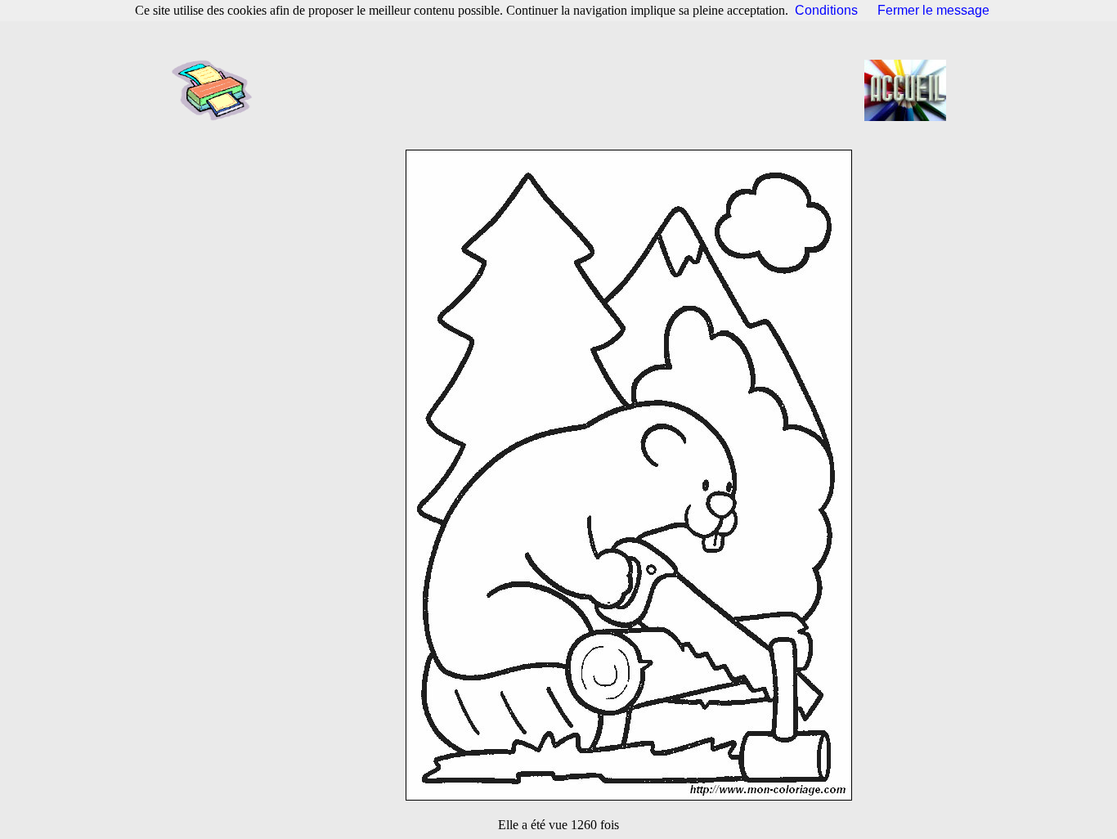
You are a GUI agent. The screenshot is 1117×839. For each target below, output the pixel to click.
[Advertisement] (563, 90)
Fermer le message (933, 10)
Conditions (826, 10)
